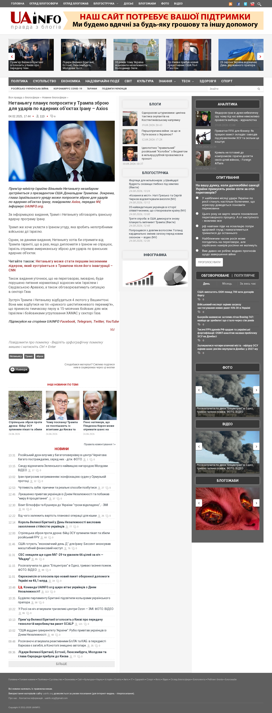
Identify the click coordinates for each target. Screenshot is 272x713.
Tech (184, 82)
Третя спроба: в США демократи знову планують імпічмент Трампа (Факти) (154, 220)
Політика (19, 81)
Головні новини (27, 679)
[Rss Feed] (230, 4)
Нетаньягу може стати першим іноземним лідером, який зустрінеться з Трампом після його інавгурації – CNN (60, 265)
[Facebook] (237, 4)
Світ (128, 81)
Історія (108, 679)
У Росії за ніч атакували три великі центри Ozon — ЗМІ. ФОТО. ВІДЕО (65, 609)
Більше (61, 664)
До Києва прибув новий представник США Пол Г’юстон (183, 65)
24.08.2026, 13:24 (139, 191)
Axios (75, 202)
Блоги (155, 104)
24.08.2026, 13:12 (139, 202)
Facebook (67, 321)
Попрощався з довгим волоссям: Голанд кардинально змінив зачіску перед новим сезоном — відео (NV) (156, 234)
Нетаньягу (16, 356)
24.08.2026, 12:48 (139, 225)
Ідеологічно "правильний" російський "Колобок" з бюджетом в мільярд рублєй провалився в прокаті (164, 153)
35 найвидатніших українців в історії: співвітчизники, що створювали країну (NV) (157, 209)
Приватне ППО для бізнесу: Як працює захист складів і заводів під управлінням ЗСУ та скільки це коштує (237, 136)
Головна (17, 3)
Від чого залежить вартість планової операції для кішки (57, 515)
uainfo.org (48, 693)
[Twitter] (244, 4)
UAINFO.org (33, 206)
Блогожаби (147, 3)
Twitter (98, 321)
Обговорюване (215, 276)
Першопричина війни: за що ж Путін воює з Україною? (161, 132)
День (206, 283)
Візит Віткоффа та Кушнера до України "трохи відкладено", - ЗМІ (63, 505)
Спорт (226, 81)
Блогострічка (102, 4)
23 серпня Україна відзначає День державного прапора (238, 64)
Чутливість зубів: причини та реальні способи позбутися (57, 487)
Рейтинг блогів (215, 679)
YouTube (112, 321)
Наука (99, 679)
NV (98, 202)
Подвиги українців (114, 88)
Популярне (244, 276)
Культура (145, 81)
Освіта (117, 679)
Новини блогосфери (54, 97)
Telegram (84, 321)
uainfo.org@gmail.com (56, 698)
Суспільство (44, 81)
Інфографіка (155, 255)
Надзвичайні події (102, 81)
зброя (39, 356)
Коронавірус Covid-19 (68, 88)
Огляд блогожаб (75, 3)
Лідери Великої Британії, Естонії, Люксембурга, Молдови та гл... (78, 65)
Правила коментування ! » (100, 444)
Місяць (227, 283)
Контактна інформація (31, 698)
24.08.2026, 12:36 (139, 240)
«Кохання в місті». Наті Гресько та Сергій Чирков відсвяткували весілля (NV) (155, 197)
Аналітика (227, 104)
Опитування (227, 178)
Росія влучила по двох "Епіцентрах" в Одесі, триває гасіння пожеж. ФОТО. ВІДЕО (225, 410)
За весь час (248, 283)
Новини (62, 449)
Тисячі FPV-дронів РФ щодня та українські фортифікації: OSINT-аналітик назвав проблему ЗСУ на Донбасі (227, 333)
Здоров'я (208, 81)
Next (261, 56)
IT (132, 679)
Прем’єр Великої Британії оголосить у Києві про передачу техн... (26, 65)
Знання (164, 82)
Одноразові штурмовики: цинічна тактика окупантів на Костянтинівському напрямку (163, 116)
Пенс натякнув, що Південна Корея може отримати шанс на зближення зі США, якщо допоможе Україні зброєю (99, 431)
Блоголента (199, 679)
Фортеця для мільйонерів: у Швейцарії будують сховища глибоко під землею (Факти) (154, 184)
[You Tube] (251, 4)
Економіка (70, 81)
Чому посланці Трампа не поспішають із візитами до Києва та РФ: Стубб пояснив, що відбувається (62, 429)
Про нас (12, 698)
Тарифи (92, 88)
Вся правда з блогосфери (23, 97)
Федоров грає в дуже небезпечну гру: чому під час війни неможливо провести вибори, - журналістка (237, 116)
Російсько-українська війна (29, 88)
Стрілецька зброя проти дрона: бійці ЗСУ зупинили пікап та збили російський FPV (25, 428)
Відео (178, 3)
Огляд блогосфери (43, 3)
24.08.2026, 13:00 (139, 214)
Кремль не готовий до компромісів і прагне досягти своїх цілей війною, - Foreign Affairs (234, 158)
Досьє (128, 3)
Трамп (29, 356)
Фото (165, 3)
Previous (10, 56)
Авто (126, 679)
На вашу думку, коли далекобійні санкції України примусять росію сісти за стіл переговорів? (227, 188)
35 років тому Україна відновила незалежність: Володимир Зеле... (131, 65)
